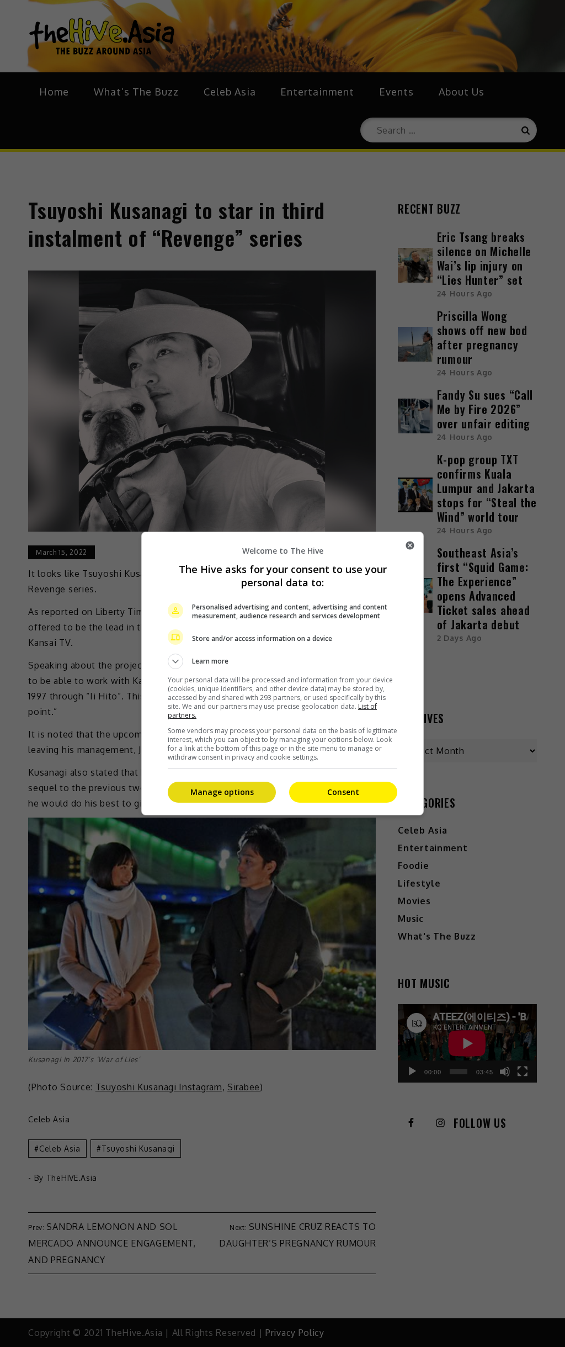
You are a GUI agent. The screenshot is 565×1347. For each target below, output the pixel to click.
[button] (282, 661)
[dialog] (282, 673)
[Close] (410, 545)
